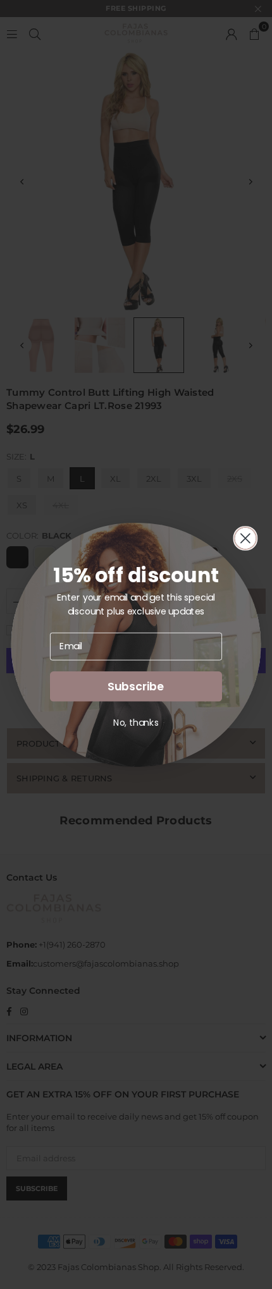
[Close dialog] (245, 538)
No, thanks (136, 722)
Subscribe (136, 686)
